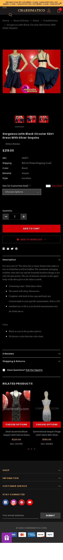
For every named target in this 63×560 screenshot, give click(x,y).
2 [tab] (31, 449)
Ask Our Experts (34, 370)
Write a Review (13, 143)
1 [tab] (28, 449)
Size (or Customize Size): (16, 185)
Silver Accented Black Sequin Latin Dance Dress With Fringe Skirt (16, 435)
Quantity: (7, 210)
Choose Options (16, 424)
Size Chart (57, 185)
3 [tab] (34, 449)
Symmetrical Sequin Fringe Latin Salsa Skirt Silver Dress (47, 435)
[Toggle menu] (5, 6)
